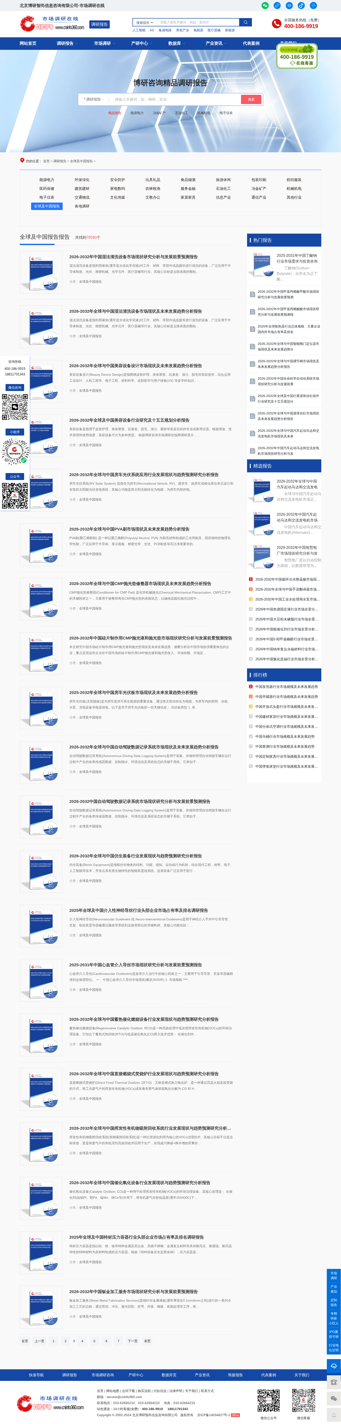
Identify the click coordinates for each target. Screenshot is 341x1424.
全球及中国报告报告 (45, 237)
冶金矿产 (159, 113)
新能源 (230, 30)
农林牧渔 (152, 189)
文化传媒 (117, 197)
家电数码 (117, 189)
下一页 (133, 1341)
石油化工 (181, 113)
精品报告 (114, 113)
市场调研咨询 (103, 1375)
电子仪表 (226, 113)
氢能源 (198, 30)
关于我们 (301, 1375)
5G (152, 30)
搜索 (251, 99)
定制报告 (334, 1302)
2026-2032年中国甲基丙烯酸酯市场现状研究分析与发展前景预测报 (288, 311)
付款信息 (160, 1391)
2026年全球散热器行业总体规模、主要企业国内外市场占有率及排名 (289, 329)
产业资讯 (214, 43)
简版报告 (235, 1375)
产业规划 (334, 1289)
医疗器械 (214, 30)
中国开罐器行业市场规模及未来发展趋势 (286, 697)
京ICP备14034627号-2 (213, 1415)
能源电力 (137, 113)
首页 (46, 161)
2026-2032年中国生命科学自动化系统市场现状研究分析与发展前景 (288, 381)
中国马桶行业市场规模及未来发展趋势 (285, 736)
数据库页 (169, 1375)
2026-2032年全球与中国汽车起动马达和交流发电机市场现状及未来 (288, 433)
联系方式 (207, 1391)
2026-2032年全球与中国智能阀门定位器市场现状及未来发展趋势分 (288, 346)
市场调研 (102, 43)
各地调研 (82, 206)
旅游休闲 (223, 180)
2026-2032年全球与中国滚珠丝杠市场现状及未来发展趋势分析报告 (288, 416)
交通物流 (82, 197)
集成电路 (165, 30)
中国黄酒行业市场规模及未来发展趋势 (285, 746)
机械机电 (203, 113)
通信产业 (258, 197)
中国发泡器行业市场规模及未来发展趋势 (286, 687)
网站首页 (28, 43)
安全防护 (117, 180)
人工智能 (138, 30)
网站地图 (112, 1391)
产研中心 (139, 43)
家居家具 (188, 197)
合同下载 (128, 1391)
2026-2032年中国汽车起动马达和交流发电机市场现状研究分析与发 (288, 450)
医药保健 (46, 189)
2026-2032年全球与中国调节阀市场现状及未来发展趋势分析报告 (288, 364)
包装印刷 (258, 180)
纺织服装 (294, 180)
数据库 (174, 43)
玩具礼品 (152, 180)
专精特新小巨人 (334, 1318)
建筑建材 (82, 189)
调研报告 (99, 24)
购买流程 (144, 1391)
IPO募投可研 (334, 1334)
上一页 (39, 1341)
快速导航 (36, 1375)
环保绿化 (82, 180)
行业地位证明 (334, 1347)
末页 (147, 1341)
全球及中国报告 (81, 161)
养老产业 (182, 30)
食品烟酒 (188, 180)
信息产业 (223, 197)
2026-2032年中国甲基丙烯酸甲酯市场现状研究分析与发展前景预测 (288, 294)
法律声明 (175, 1391)
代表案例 (251, 43)
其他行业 (294, 197)
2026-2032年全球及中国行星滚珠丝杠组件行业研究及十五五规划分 (288, 398)
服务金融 (188, 189)
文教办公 (152, 197)
